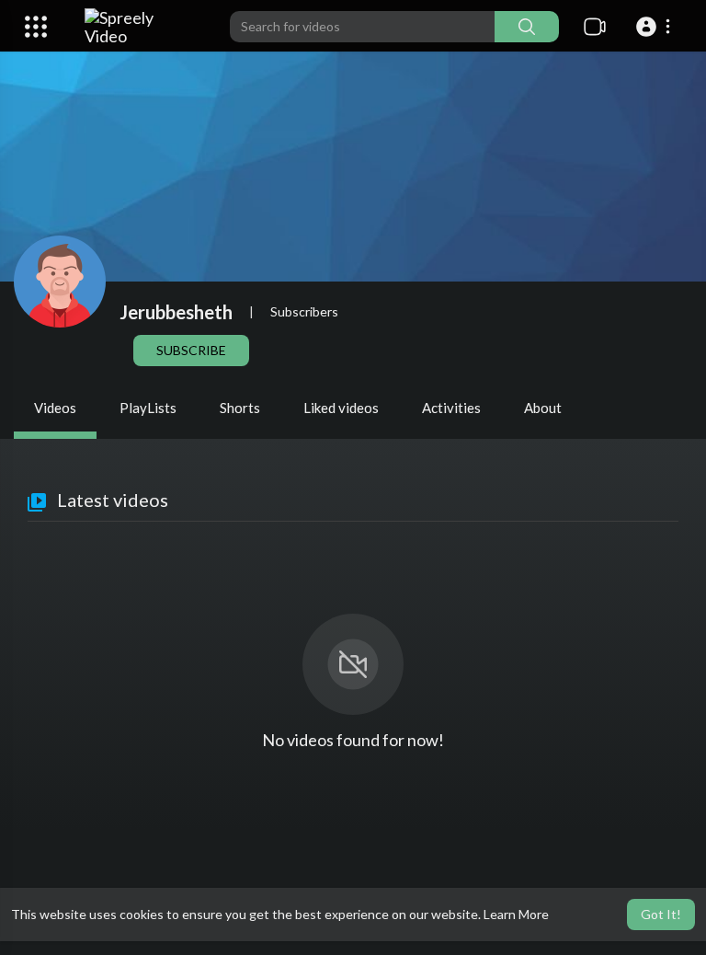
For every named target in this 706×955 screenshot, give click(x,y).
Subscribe (191, 350)
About (543, 407)
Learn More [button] (516, 914)
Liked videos (341, 407)
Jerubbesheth (176, 312)
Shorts (240, 407)
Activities (451, 407)
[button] (656, 27)
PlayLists (148, 407)
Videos (55, 407)
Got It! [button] (661, 914)
